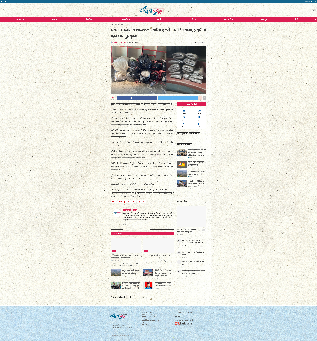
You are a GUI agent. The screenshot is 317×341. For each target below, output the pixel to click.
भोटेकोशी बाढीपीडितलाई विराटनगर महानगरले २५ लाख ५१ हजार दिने (163, 273)
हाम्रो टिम (177, 317)
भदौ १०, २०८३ (125, 291)
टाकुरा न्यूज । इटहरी (120, 42)
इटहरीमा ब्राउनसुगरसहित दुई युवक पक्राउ (193, 263)
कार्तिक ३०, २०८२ (133, 42)
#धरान (121, 202)
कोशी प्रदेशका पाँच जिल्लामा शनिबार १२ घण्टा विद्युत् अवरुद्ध (193, 272)
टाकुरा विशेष (125, 19)
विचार (193, 19)
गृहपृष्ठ (22, 19)
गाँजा (133, 202)
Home (112, 24)
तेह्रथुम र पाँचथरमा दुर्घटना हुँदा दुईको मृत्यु (156, 255)
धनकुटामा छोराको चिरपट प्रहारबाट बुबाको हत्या (130, 272)
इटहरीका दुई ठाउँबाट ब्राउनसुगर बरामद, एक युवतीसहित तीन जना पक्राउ (192, 243)
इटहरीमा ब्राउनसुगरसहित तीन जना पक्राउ (193, 253)
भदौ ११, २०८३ (114, 260)
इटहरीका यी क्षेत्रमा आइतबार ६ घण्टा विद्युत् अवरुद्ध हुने (186, 230)
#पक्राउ (127, 202)
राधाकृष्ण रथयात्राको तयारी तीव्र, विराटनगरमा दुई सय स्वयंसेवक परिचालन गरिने (131, 286)
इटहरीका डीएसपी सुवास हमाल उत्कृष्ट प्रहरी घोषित (163, 284)
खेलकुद (264, 19)
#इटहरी (114, 202)
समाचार (55, 19)
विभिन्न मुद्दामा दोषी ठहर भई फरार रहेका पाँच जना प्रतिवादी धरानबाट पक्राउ (125, 256)
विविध (297, 19)
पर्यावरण (160, 19)
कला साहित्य (229, 19)
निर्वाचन (89, 19)
